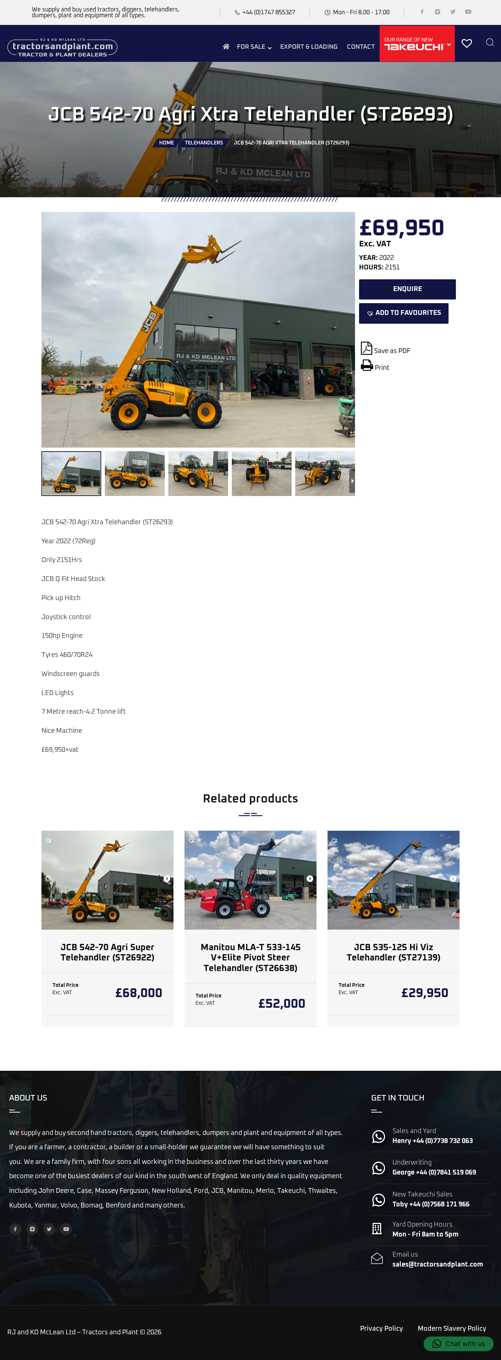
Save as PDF (392, 351)
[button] (404, 313)
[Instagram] (437, 13)
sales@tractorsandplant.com (437, 1264)
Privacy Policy (381, 1329)
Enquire (407, 289)
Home (166, 143)
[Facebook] (422, 13)
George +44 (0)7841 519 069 (434, 1172)
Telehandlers (204, 143)
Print (382, 368)
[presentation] (47, 879)
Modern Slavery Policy (452, 1329)
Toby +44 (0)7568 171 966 (430, 1204)
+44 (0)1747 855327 (268, 12)
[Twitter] (453, 13)
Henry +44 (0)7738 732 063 (432, 1141)
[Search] (490, 43)
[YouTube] (468, 13)
